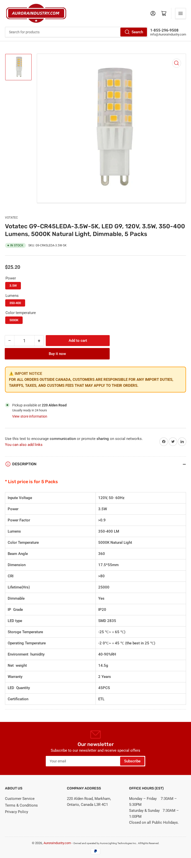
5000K (13, 320)
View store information (29, 416)
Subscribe (132, 761)
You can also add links (24, 444)
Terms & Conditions (21, 805)
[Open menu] (180, 13)
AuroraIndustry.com (57, 843)
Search (137, 32)
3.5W (13, 285)
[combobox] (76, 32)
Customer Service (20, 798)
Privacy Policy (16, 812)
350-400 (15, 303)
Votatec (11, 217)
